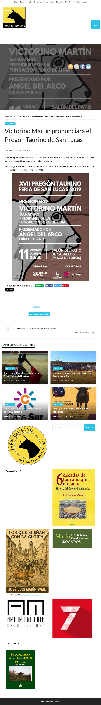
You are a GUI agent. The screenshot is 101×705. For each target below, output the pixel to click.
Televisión (60, 2)
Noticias (23, 116)
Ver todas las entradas (39, 314)
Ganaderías (38, 2)
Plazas (45, 2)
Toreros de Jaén (26, 2)
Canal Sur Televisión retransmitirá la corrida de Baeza (23, 410)
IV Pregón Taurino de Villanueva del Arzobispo (71, 410)
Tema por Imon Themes (50, 702)
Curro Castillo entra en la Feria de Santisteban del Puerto (21, 375)
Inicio (16, 2)
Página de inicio (11, 116)
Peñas (52, 2)
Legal (85, 2)
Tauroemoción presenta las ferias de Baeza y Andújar (71, 375)
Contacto (77, 2)
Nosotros (68, 2)
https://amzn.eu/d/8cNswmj (33, 595)
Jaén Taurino (18, 33)
